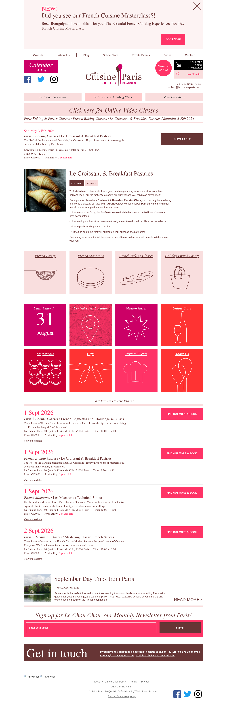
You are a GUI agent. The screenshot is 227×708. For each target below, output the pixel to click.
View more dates (33, 440)
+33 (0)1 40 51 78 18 (188, 83)
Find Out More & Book (182, 414)
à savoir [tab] (91, 183)
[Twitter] (41, 79)
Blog (86, 55)
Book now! (173, 39)
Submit (180, 627)
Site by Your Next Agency (122, 696)
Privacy (145, 681)
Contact (190, 55)
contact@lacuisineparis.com (184, 87)
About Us (64, 55)
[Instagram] (54, 79)
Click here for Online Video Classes (113, 110)
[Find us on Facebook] (27, 79)
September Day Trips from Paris (94, 578)
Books (167, 55)
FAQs (97, 681)
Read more (187, 599)
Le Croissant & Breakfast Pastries (135, 118)
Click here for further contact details (155, 655)
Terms (133, 681)
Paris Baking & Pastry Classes (47, 118)
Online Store (110, 55)
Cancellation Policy (115, 681)
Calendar (38, 55)
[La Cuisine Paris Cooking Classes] (113, 75)
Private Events (141, 55)
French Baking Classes (90, 118)
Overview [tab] (76, 183)
